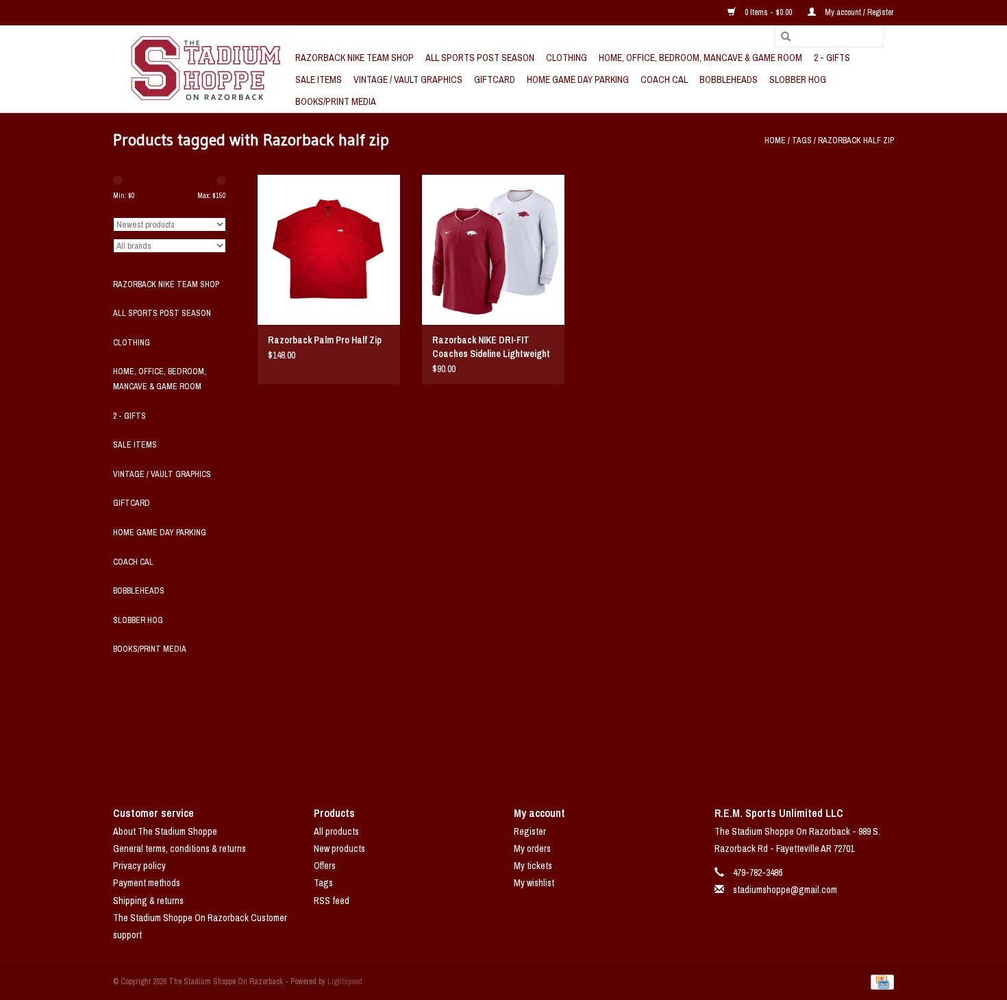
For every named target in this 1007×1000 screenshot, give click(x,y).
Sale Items (318, 79)
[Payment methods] (880, 981)
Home (775, 140)
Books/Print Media (335, 101)
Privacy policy (139, 865)
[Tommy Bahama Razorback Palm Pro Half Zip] (329, 249)
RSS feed (331, 900)
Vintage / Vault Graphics (407, 79)
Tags (802, 140)
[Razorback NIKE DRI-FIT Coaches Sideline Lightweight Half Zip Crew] (493, 249)
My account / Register (858, 12)
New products (339, 848)
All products (336, 831)
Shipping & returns (148, 900)
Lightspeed (344, 981)
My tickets (533, 865)
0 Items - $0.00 (768, 12)
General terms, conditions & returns (179, 848)
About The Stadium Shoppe (165, 831)
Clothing (566, 57)
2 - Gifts (832, 57)
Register (530, 831)
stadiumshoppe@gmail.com (785, 889)
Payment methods (146, 883)
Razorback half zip (856, 140)
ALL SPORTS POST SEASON (479, 57)
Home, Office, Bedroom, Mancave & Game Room (700, 57)
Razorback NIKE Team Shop (354, 57)
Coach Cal (664, 79)
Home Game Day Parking (578, 79)
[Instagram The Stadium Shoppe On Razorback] (551, 751)
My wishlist (534, 883)
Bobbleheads (728, 79)
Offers (325, 865)
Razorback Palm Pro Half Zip (325, 340)
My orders (532, 848)
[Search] (781, 37)
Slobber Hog (797, 79)
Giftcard (494, 79)
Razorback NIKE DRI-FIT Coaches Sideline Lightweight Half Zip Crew (491, 347)
